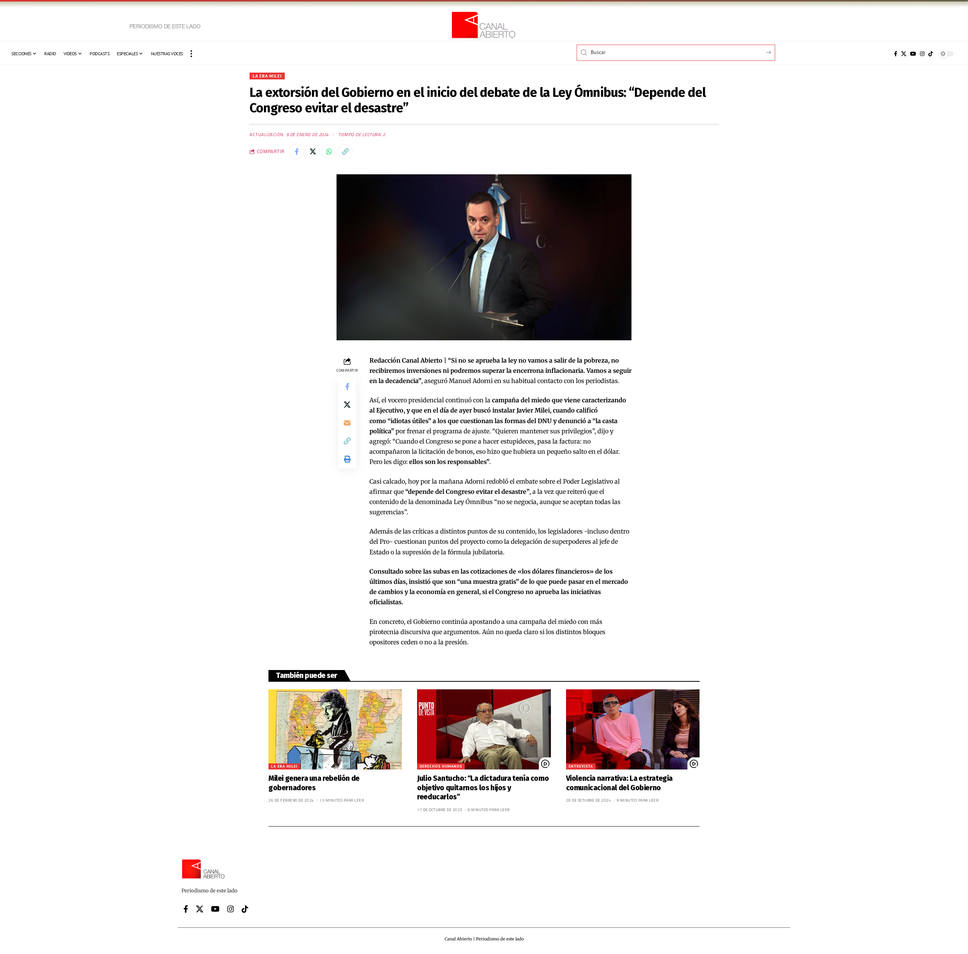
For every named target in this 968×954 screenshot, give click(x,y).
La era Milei (267, 76)
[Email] (347, 422)
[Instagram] (922, 54)
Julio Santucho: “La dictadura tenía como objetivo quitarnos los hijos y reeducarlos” (483, 787)
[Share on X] (312, 151)
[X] (903, 54)
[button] (191, 54)
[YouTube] (913, 54)
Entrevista (581, 766)
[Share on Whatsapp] (329, 151)
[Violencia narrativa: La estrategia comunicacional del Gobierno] (633, 729)
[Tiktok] (930, 54)
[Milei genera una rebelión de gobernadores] (335, 729)
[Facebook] (895, 54)
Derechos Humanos (441, 766)
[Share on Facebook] (296, 151)
